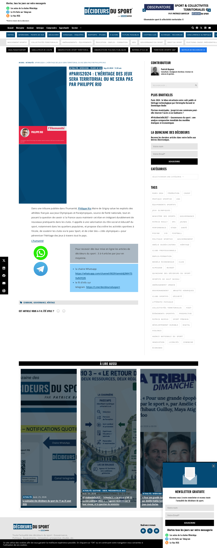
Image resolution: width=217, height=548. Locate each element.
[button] (213, 466)
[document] (108, 274)
